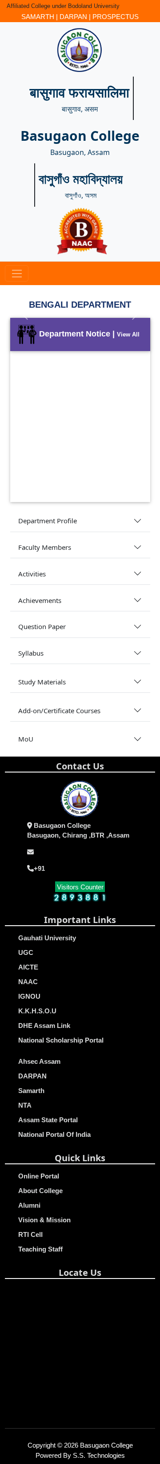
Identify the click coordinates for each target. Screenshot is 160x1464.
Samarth (31, 1090)
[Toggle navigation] (16, 273)
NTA (25, 1105)
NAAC (28, 981)
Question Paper (42, 626)
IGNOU (29, 996)
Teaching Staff (40, 1249)
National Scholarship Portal (61, 1040)
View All (128, 334)
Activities (32, 573)
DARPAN (73, 16)
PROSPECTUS (115, 16)
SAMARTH (37, 16)
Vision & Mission (44, 1220)
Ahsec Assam (39, 1061)
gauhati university (47, 938)
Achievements (39, 600)
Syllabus (31, 653)
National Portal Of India (54, 1134)
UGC (25, 952)
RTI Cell (30, 1234)
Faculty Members (44, 547)
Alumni (29, 1205)
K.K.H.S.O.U (37, 1011)
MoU (25, 738)
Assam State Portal (48, 1120)
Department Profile (47, 520)
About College (40, 1190)
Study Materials (42, 681)
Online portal (38, 1176)
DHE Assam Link (44, 1025)
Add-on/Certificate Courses (59, 710)
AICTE (28, 967)
